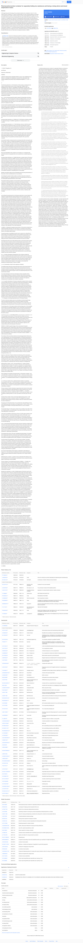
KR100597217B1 (5, 728)
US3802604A (4, 577)
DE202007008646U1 (6, 750)
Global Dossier (57, 53)
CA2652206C (4, 744)
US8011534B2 (5, 712)
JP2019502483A (5, 781)
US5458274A (4, 832)
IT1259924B (4, 613)
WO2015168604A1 (5, 837)
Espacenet (52, 53)
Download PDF (49, 16)
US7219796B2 (4, 823)
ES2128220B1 (4, 635)
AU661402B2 (4, 804)
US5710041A (4, 646)
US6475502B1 (4, 660)
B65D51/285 (5, 35)
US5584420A (4, 632)
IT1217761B (4, 607)
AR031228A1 (4, 685)
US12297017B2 (5, 788)
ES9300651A (4, 877)
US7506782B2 (5, 735)
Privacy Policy (51, 941)
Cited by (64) (56, 50)
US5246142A (4, 820)
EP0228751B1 (4, 818)
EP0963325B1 (4, 806)
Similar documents (62, 50)
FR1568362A (4, 575)
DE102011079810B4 (6, 771)
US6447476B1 (4, 679)
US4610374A (4, 590)
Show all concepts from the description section (11, 932)
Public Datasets (40, 941)
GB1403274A (4, 579)
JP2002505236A (5, 663)
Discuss (61, 53)
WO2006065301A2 (5, 730)
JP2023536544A (5, 841)
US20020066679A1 (5, 825)
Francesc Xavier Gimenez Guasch (54, 19)
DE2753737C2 (5, 584)
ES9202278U (4, 874)
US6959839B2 (5, 715)
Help (56, 941)
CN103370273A (5, 763)
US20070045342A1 (5, 742)
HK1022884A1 (4, 858)
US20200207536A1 (5, 786)
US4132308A (4, 811)
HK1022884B (4, 860)
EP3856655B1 (4, 848)
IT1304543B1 (4, 670)
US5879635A (4, 657)
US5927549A (4, 667)
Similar (63, 16)
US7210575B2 (4, 705)
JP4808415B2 (4, 740)
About (27, 941)
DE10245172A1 (5, 708)
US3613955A (4, 816)
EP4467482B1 (4, 830)
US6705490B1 (4, 703)
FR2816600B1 (4, 690)
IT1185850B (4, 593)
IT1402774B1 (4, 765)
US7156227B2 (4, 834)
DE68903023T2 (5, 603)
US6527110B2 (4, 692)
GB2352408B (4, 677)
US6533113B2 (4, 695)
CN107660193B (5, 783)
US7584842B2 (4, 625)
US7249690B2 (5, 733)
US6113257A (4, 648)
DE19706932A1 (5, 655)
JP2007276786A (5, 723)
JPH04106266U (5, 846)
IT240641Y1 (4, 641)
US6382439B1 (5, 675)
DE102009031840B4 (6, 760)
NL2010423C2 (4, 773)
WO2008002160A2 (5, 827)
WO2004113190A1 (5, 844)
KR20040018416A (5, 698)
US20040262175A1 (5, 851)
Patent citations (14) (50, 50)
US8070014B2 (4, 753)
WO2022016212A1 (5, 791)
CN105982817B (5, 776)
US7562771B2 (4, 809)
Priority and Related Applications (51, 51)
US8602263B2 (5, 758)
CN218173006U (5, 793)
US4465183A (4, 587)
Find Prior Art (56, 16)
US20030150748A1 (5, 687)
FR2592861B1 (4, 595)
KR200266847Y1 (5, 700)
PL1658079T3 (4, 718)
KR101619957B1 (5, 778)
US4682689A (4, 598)
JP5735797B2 (4, 769)
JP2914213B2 (4, 630)
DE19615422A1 (5, 639)
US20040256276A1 (5, 672)
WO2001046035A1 (5, 683)
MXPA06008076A (5, 839)
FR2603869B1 (4, 600)
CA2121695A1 (4, 855)
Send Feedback (33, 941)
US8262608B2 (5, 747)
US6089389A (4, 653)
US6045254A (4, 650)
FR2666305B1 (4, 610)
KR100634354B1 (5, 725)
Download (61, 886)
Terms (46, 941)
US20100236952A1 (5, 737)
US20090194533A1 (5, 756)
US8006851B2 (4, 853)
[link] (20, 40)
